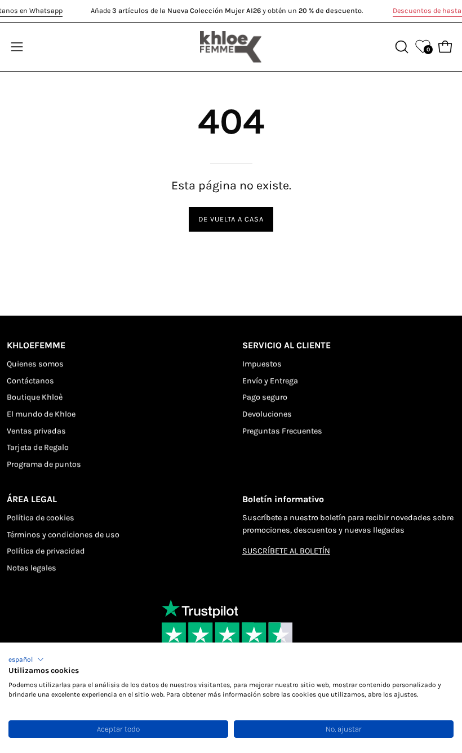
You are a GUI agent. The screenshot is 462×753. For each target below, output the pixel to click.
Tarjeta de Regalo (38, 448)
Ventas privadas (36, 431)
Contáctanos (30, 381)
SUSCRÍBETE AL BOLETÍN (286, 551)
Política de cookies (40, 517)
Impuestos (262, 364)
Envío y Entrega (270, 381)
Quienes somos (35, 364)
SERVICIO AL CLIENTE (286, 345)
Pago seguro (264, 397)
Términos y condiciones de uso (63, 534)
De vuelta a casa (230, 219)
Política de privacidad (46, 551)
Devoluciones (267, 414)
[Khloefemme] (231, 47)
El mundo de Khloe (41, 414)
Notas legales (31, 568)
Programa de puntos (44, 464)
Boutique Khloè (35, 397)
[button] (26, 659)
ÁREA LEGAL (32, 499)
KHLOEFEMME (36, 345)
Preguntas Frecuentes (282, 431)
